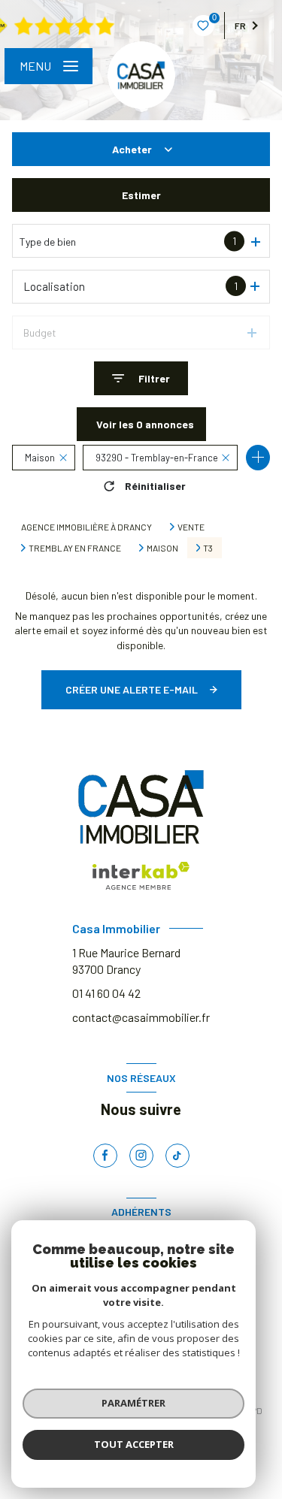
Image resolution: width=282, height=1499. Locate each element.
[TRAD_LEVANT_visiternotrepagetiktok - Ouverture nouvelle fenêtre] (177, 1156)
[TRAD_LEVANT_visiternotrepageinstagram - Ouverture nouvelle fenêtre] (141, 1156)
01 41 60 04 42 (106, 993)
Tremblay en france (75, 547)
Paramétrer (133, 1403)
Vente (191, 526)
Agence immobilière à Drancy (86, 526)
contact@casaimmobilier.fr (141, 1017)
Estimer (141, 195)
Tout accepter (134, 1444)
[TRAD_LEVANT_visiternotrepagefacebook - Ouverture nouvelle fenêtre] (105, 1156)
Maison (162, 547)
